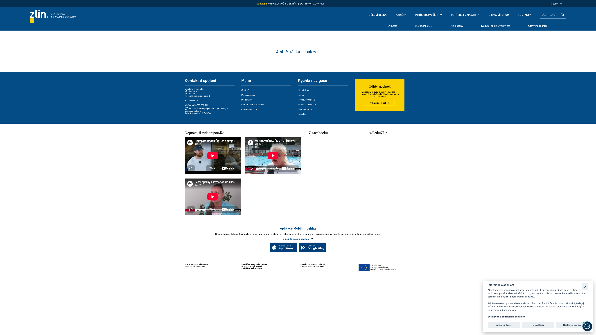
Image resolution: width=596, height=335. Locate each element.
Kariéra (401, 15)
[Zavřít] (585, 286)
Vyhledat (562, 15)
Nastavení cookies (572, 325)
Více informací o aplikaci (296, 239)
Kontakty (524, 15)
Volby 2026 (273, 3)
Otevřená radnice (537, 25)
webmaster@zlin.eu (316, 266)
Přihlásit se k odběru (380, 103)
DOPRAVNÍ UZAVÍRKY (312, 3)
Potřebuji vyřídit (427, 15)
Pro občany (456, 25)
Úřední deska (378, 15)
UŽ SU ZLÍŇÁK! (289, 3)
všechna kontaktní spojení (197, 96)
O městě (392, 25)
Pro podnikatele (424, 25)
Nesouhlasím (538, 325)
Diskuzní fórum (499, 15)
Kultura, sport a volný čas (495, 25)
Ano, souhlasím (503, 325)
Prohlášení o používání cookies (254, 264)
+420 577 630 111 (200, 105)
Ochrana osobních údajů (252, 266)
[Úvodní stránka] (53, 22)
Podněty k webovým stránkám (312, 264)
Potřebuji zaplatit (464, 15)
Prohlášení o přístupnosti (252, 268)
